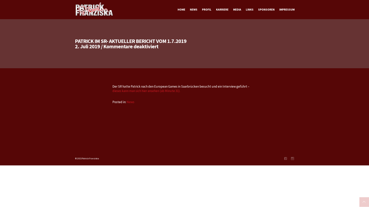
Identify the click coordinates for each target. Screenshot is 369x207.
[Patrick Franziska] (94, 9)
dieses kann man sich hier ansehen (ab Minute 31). (146, 91)
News (130, 102)
